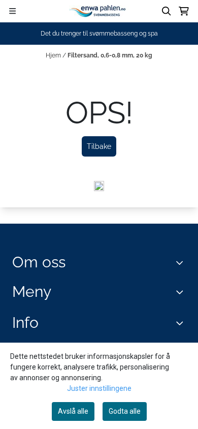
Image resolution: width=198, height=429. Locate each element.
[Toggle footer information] (182, 262)
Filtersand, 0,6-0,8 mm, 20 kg (110, 55)
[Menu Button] (12, 11)
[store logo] (99, 11)
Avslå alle (73, 411)
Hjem (54, 55)
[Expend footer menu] (182, 292)
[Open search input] (166, 11)
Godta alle (125, 411)
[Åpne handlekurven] (184, 11)
